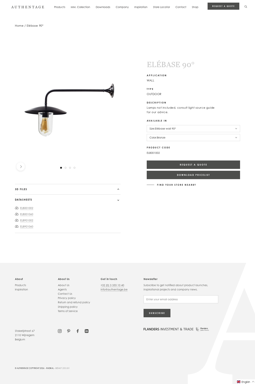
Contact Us (65, 293)
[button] (246, 381)
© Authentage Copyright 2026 (29, 368)
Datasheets (23, 199)
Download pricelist (193, 175)
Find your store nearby (176, 185)
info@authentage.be (114, 289)
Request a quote (223, 6)
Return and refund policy (74, 302)
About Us (63, 285)
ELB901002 (26, 220)
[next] (20, 166)
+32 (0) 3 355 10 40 (112, 285)
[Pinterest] (69, 331)
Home (19, 25)
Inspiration (140, 7)
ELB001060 (26, 214)
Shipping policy (68, 306)
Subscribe (157, 313)
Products (59, 7)
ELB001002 (26, 208)
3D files (21, 189)
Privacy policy (67, 298)
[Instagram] (60, 331)
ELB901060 (26, 226)
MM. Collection (80, 7)
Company (122, 7)
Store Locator (161, 7)
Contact (180, 7)
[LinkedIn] (86, 331)
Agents (62, 289)
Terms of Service (68, 311)
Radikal (50, 368)
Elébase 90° (35, 25)
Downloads (103, 7)
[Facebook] (78, 331)
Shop (195, 7)
